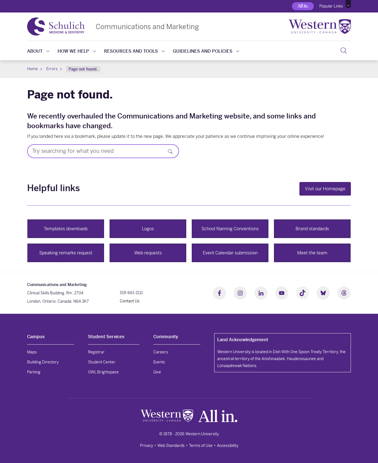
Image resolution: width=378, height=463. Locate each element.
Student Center (101, 362)
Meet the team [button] (312, 253)
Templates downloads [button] (66, 229)
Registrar (96, 352)
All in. (302, 6)
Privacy (146, 445)
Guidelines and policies (202, 51)
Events (159, 362)
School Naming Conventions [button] (230, 229)
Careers (160, 352)
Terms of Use (201, 445)
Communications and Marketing (147, 26)
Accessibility (227, 445)
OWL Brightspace (103, 372)
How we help (73, 51)
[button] (348, 4)
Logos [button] (148, 229)
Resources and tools (131, 51)
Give (157, 372)
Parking (33, 372)
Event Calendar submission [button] (230, 253)
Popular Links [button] (331, 6)
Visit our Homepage (325, 189)
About (35, 51)
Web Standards (171, 445)
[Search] (343, 50)
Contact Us (129, 300)
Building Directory (43, 362)
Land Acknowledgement (242, 340)
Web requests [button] (148, 253)
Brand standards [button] (312, 229)
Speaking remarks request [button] (65, 253)
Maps (32, 352)
